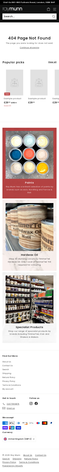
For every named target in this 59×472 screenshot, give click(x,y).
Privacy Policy (8, 381)
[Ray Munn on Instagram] (31, 403)
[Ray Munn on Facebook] (36, 403)
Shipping (6, 373)
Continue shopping (29, 47)
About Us (6, 361)
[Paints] (29, 155)
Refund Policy (8, 377)
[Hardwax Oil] (29, 227)
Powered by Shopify (12, 465)
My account (7, 389)
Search (5, 369)
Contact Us (7, 365)
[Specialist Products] (29, 299)
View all (52, 62)
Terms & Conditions (11, 385)
